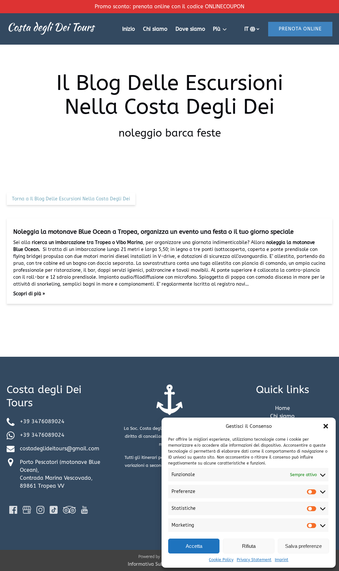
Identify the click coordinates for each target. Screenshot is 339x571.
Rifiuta (249, 546)
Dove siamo (190, 29)
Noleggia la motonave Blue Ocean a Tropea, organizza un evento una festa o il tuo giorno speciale (153, 231)
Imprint (281, 559)
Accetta (194, 546)
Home (282, 408)
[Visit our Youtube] (84, 510)
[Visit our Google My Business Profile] (27, 510)
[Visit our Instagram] (40, 510)
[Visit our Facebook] (13, 510)
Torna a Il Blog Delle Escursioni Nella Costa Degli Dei (71, 199)
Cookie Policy (221, 559)
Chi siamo (155, 29)
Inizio (128, 29)
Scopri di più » (29, 294)
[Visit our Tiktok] (54, 510)
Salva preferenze (303, 546)
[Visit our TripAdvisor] (69, 510)
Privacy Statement (254, 559)
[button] (325, 426)
